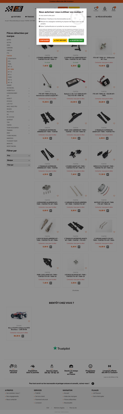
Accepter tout (77, 40)
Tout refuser (60, 40)
